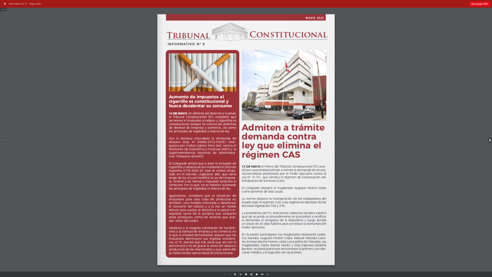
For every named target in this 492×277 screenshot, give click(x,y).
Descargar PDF (479, 4)
